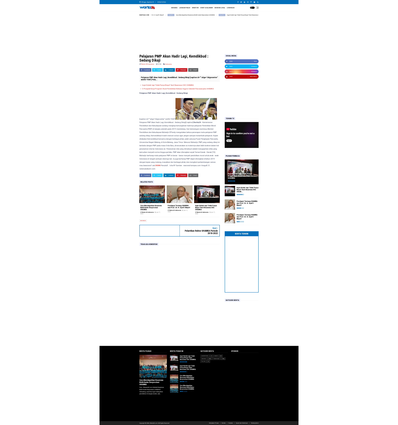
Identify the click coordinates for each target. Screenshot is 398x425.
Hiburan (203, 358)
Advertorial (205, 355)
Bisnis (216, 355)
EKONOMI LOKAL (220, 7)
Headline (193, 15)
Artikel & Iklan (161, 2)
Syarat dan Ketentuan (242, 423)
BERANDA (174, 7)
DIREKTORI (195, 7)
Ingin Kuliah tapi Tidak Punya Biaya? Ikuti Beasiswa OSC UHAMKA (218, 15)
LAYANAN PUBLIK (184, 7)
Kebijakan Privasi (214, 423)
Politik (203, 361)
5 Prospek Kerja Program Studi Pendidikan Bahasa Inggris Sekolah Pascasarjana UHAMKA (178, 89)
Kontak (224, 423)
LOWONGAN (230, 7)
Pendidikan (216, 358)
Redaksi (230, 423)
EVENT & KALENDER (206, 7)
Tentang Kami (255, 423)
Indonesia (168, 64)
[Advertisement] (199, 33)
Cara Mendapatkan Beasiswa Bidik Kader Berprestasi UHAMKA (166, 15)
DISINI (157, 165)
